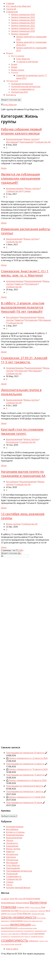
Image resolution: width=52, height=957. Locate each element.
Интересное (31, 284)
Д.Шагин (20, 907)
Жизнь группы (31, 139)
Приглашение (26, 142)
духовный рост (29, 931)
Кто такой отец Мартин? (18, 6)
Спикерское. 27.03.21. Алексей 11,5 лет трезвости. (24, 360)
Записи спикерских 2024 (23, 20)
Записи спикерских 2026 (23, 14)
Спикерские (12, 11)
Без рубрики (12, 317)
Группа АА (11, 9)
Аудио (14, 64)
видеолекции (20, 924)
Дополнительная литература (25, 86)
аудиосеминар (16, 921)
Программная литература (19, 871)
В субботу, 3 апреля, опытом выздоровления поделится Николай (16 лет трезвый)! (22, 307)
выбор (33, 925)
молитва (31, 934)
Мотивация (12, 142)
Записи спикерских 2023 (23, 22)
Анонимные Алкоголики (15, 902)
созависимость (14, 940)
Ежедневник (12, 846)
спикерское (33, 941)
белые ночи (27, 921)
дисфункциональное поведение (12, 931)
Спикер (27, 191)
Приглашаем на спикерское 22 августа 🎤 (26, 763)
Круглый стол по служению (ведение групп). (22, 431)
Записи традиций (20, 33)
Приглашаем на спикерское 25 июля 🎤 (25, 802)
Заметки (19, 284)
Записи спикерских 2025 (23, 17)
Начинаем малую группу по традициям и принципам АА (23, 473)
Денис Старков (35, 907)
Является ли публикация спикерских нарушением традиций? (20, 178)
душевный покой (40, 931)
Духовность (12, 843)
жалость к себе (6, 934)
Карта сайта (12, 948)
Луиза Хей (41, 911)
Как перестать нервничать (28, 911)
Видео (14, 67)
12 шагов (5, 898)
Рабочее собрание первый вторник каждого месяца (21, 131)
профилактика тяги (17, 936)
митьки (24, 933)
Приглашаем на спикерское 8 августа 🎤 (26, 786)
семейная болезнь (36, 936)
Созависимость (13, 876)
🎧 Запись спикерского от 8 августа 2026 (26, 780)
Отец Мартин (23, 58)
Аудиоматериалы (14, 188)
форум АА (18, 944)
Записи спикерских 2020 (23, 31)
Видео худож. (17, 69)
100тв (11, 898)
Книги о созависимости (22, 89)
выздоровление (9, 927)
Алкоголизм (33, 898)
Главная (10, 3)
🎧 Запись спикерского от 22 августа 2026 (27, 758)
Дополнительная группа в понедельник (21, 392)
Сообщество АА (42, 142)
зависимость (16, 934)
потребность (5, 936)
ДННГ (27, 907)
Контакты (11, 94)
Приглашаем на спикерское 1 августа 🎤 (26, 791)
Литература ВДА (19, 92)
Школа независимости (18, 917)
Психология (12, 873)
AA (16, 898)
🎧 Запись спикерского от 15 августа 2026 (27, 769)
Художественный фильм (18, 887)
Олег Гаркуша (12, 914)
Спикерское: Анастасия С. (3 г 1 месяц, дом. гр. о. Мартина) (24, 273)
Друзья (9, 840)
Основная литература (22, 83)
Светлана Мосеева (37, 914)
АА (24, 898)
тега (46, 941)
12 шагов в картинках (27, 61)
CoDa (20, 898)
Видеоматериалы (15, 835)
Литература (12, 859)
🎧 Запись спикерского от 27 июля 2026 (25, 797)
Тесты (9, 884)
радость (27, 936)
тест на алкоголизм (7, 944)
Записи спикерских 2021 (23, 28)
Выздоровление (14, 139)
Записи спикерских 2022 (23, 25)
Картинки (11, 857)
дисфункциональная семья (27, 928)
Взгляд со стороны (15, 832)
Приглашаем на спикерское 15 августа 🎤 (26, 774)
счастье (41, 941)
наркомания (39, 933)
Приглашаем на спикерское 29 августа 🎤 (26, 752)
